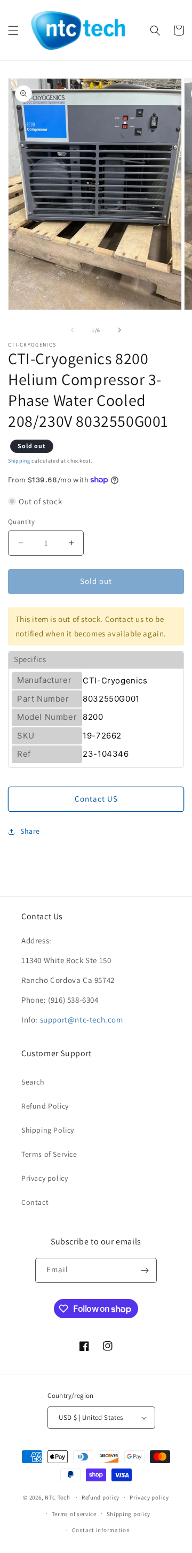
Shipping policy (129, 1514)
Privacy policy (44, 1178)
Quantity (21, 521)
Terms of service (74, 1514)
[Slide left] (72, 330)
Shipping (19, 460)
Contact (35, 1202)
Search (33, 1082)
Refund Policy (45, 1106)
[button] (13, 30)
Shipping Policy (47, 1130)
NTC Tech (57, 1497)
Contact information (101, 1530)
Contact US (96, 799)
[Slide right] (119, 330)
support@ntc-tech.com (81, 1019)
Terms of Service (49, 1154)
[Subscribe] (144, 1270)
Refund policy (100, 1497)
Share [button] (30, 831)
